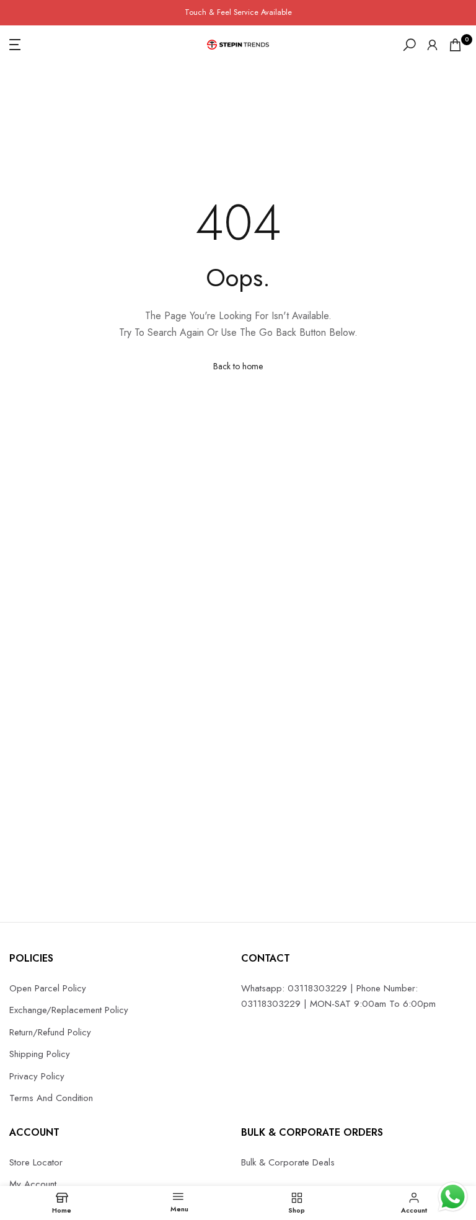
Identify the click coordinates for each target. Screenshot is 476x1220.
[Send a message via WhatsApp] (453, 1197)
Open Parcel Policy (47, 988)
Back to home (238, 366)
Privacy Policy (36, 1076)
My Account (32, 1184)
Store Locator (36, 1162)
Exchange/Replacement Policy (68, 1010)
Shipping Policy (39, 1054)
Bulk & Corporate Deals (288, 1162)
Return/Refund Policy (50, 1032)
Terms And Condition (51, 1098)
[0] (455, 45)
